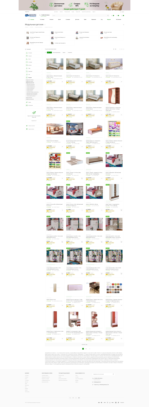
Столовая (27, 380)
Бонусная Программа (62, 378)
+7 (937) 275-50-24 (45, 15)
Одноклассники (76, 398)
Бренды (76, 380)
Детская (26, 381)
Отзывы (76, 377)
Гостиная (26, 375)
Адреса (76, 381)
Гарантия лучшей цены (63, 380)
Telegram (73, 398)
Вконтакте (70, 398)
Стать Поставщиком (79, 378)
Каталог (27, 373)
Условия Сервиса (45, 375)
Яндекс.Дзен (79, 398)
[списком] (122, 49)
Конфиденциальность (46, 380)
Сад (25, 386)
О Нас (76, 375)
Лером (26, 390)
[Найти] (108, 15)
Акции (60, 377)
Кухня (26, 378)
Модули (26, 388)
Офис (26, 383)
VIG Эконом (27, 391)
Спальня (26, 377)
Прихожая (27, 385)
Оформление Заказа (46, 377)
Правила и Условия (45, 378)
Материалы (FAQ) (45, 381)
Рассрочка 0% (61, 375)
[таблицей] (123, 49)
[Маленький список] (114, 49)
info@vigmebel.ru (97, 382)
